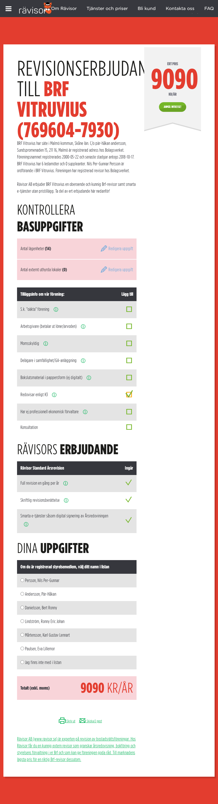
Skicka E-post (94, 721)
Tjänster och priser (107, 8)
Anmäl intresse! (172, 107)
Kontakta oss (180, 8)
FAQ (209, 8)
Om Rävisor (64, 8)
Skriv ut (70, 721)
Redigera (120, 248)
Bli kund (147, 8)
